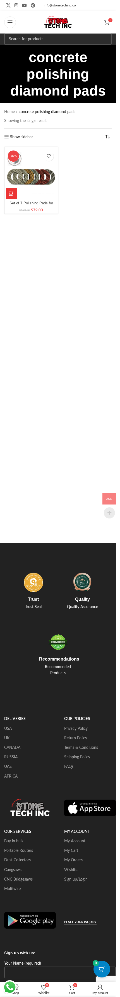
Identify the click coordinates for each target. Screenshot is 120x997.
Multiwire (12, 889)
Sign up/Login (76, 879)
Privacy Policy (76, 729)
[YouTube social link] (24, 5)
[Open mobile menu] (10, 22)
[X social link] (8, 5)
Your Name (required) (22, 963)
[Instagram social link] (16, 5)
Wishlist (71, 870)
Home (9, 112)
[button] (11, 193)
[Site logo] (58, 22)
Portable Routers (18, 851)
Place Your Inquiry (80, 922)
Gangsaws (12, 870)
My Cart (71, 851)
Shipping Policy (77, 757)
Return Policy (75, 738)
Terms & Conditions (81, 748)
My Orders (73, 860)
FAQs (68, 767)
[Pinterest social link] (33, 5)
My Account (74, 841)
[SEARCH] (106, 39)
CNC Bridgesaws (18, 879)
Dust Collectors (17, 860)
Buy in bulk (13, 841)
